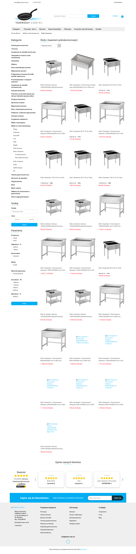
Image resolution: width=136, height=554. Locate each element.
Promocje (43, 512)
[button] (48, 507)
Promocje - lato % (30, 29)
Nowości (42, 29)
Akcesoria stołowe (18, 103)
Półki (15, 142)
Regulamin (72, 520)
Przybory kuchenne (18, 99)
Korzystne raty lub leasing (83, 29)
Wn (14, 171)
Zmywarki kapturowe (46, 529)
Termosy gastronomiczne (48, 520)
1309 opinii (25, 479)
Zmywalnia (15, 61)
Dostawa (72, 512)
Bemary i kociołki (45, 517)
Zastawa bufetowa (18, 91)
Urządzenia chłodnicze (19, 119)
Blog (100, 517)
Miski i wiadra (16, 188)
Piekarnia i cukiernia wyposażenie (23, 113)
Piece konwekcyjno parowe (21, 67)
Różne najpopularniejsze (20, 197)
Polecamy (67, 29)
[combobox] (50, 45)
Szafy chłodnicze (45, 532)
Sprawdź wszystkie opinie (21, 481)
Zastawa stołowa (17, 116)
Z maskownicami (20, 154)
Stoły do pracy (17, 148)
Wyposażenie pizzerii (19, 71)
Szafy (15, 164)
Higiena (14, 64)
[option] (51, 479)
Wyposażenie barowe (19, 106)
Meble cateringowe (18, 123)
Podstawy (16, 132)
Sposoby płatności (75, 517)
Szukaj (24, 225)
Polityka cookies (74, 523)
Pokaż (24, 303)
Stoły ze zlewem (18, 161)
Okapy (15, 129)
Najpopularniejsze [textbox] (47, 45)
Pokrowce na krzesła (46, 523)
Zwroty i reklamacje (75, 515)
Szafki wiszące (18, 168)
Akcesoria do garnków (19, 178)
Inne (14, 138)
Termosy (14, 49)
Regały (15, 145)
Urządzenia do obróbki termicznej (23, 52)
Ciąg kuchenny (16, 181)
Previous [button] (35, 479)
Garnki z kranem (45, 515)
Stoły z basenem (18, 151)
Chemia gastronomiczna (20, 175)
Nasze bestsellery (54, 29)
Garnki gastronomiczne (20, 45)
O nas (100, 515)
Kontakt (98, 29)
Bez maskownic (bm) (21, 157)
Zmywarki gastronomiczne (48, 526)
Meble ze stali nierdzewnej (21, 126)
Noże (13, 185)
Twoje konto (102, 512)
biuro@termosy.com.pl (22, 522)
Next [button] (123, 479)
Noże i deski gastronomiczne (22, 109)
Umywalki (16, 135)
